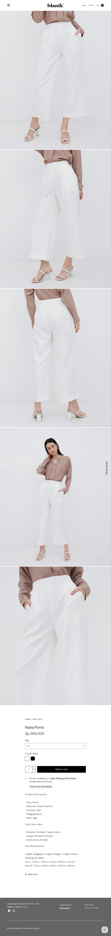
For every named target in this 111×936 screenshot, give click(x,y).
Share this (33, 874)
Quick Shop (106, 468)
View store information (40, 786)
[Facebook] (9, 910)
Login (84, 5)
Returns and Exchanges (65, 908)
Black (32, 758)
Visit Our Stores (92, 908)
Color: (31, 754)
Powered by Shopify (31, 928)
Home (27, 719)
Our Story (89, 905)
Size (27, 740)
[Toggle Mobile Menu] (10, 5)
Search (91, 5)
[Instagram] (14, 910)
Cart (97, 5)
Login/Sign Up (66, 905)
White (27, 758)
